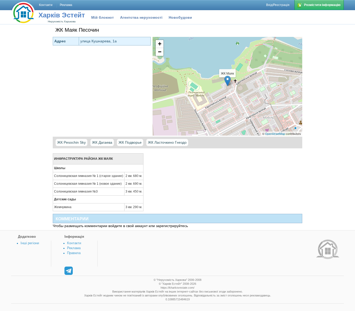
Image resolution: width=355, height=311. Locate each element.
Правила (74, 253)
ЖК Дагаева (102, 142)
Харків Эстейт (61, 15)
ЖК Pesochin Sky (71, 142)
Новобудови (180, 17)
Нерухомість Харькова (62, 21)
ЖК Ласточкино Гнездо (167, 142)
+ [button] (159, 44)
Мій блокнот (102, 17)
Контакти (74, 243)
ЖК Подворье (130, 142)
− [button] (159, 52)
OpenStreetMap (275, 133)
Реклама (74, 248)
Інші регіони (30, 243)
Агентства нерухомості (141, 17)
